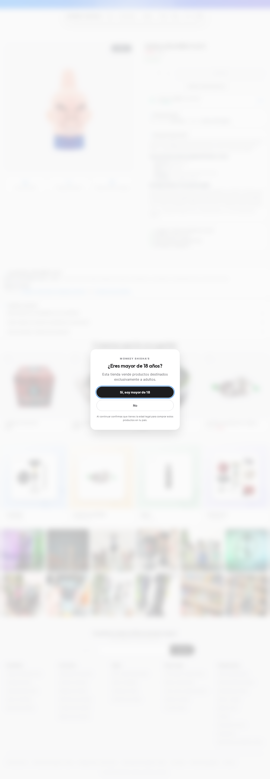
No (135, 405)
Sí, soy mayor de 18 (135, 392)
